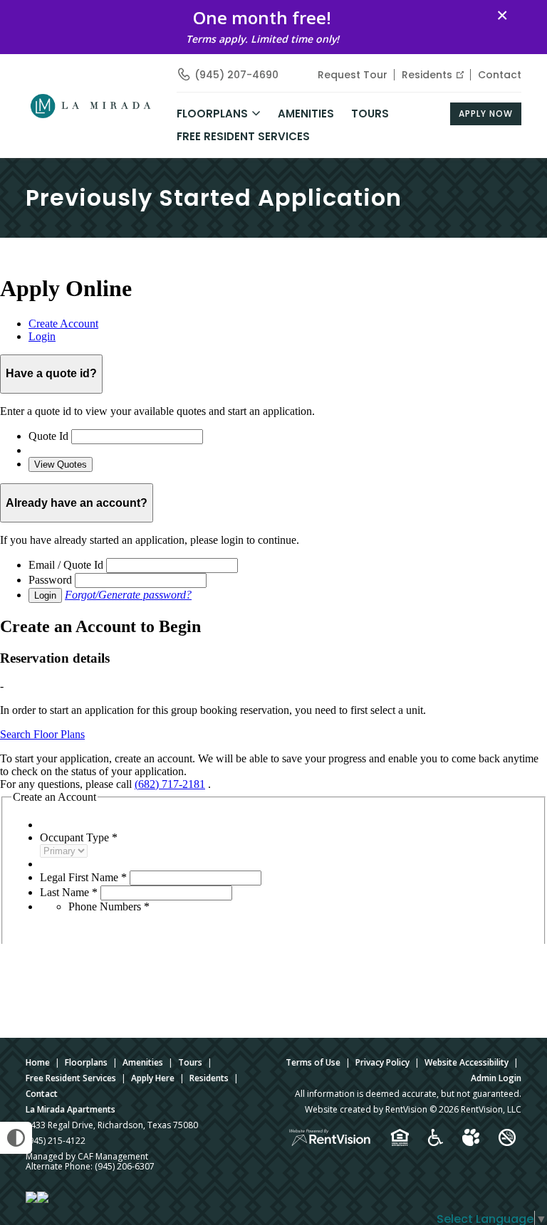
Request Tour (352, 75)
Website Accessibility (466, 1062)
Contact (499, 75)
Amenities (143, 1062)
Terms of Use (313, 1062)
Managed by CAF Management (87, 1156)
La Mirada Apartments (70, 1109)
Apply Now (486, 113)
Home (38, 1062)
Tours (370, 113)
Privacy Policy (382, 1062)
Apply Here (152, 1078)
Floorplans (86, 1062)
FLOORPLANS (212, 113)
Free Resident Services (243, 136)
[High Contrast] (16, 1138)
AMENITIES (306, 113)
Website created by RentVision (366, 1109)
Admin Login (496, 1078)
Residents (427, 75)
